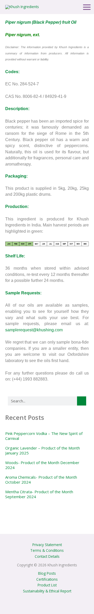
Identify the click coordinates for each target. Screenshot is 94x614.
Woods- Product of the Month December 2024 (42, 465)
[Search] (81, 401)
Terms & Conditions (47, 550)
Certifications (47, 579)
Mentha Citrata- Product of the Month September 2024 (39, 494)
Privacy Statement (47, 544)
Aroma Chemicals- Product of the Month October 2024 (41, 479)
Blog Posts (47, 573)
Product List (47, 585)
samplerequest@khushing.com (34, 330)
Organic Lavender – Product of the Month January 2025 (42, 450)
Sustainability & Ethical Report (47, 590)
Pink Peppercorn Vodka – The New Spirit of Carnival (44, 436)
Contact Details (47, 556)
